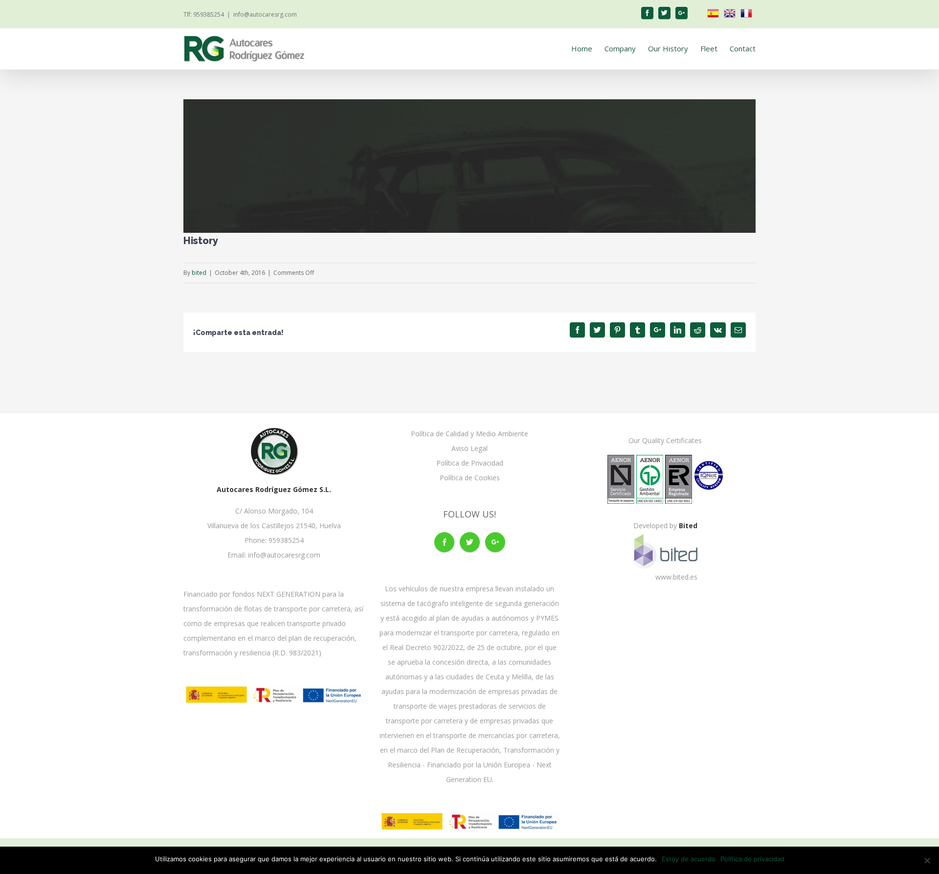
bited (199, 273)
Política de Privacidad (469, 463)
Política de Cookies (470, 477)
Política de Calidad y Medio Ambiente (469, 433)
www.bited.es (676, 577)
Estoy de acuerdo (688, 859)
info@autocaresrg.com (265, 14)
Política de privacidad (752, 859)
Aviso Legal (469, 448)
